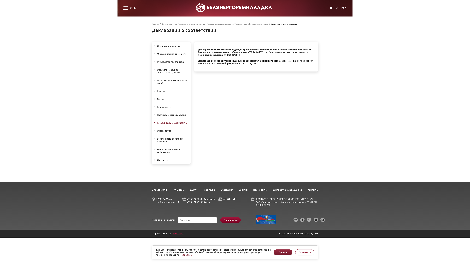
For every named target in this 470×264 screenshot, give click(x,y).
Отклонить (305, 252)
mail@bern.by (230, 199)
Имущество (163, 160)
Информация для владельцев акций (172, 81)
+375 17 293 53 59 (196, 199)
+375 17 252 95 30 (196, 202)
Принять (283, 252)
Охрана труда (164, 131)
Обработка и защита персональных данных (168, 71)
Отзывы (161, 99)
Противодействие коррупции (172, 115)
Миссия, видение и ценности (171, 54)
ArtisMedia (178, 233)
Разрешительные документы (172, 123)
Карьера (161, 91)
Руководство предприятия (170, 62)
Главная (155, 24)
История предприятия (168, 46)
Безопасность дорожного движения (170, 140)
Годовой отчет (164, 107)
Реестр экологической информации (168, 150)
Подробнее (186, 255)
